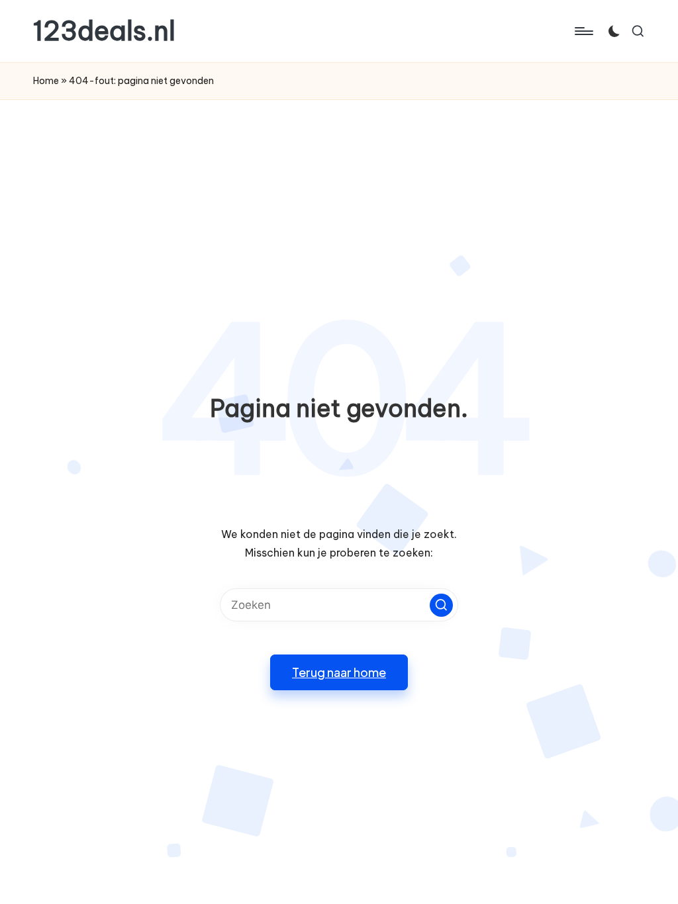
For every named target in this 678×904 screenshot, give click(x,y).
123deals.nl (104, 31)
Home (46, 81)
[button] (441, 605)
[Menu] (583, 31)
